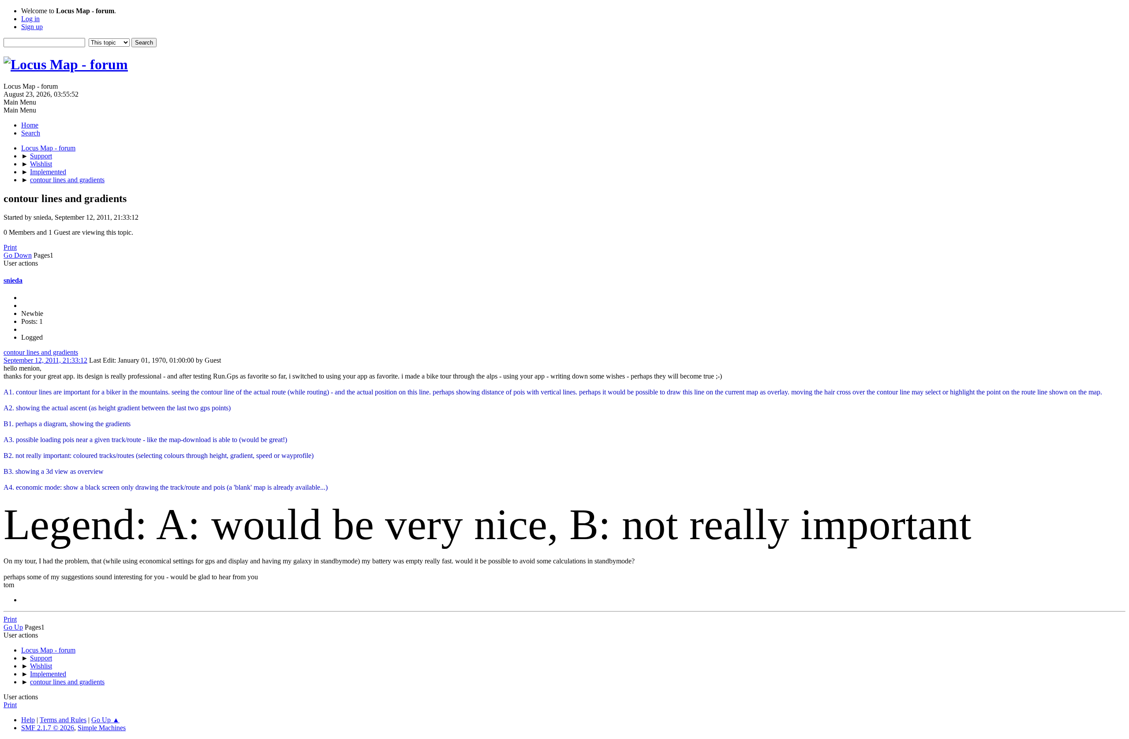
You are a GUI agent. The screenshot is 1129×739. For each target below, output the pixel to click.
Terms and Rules (63, 720)
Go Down (18, 255)
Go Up (13, 627)
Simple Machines (102, 727)
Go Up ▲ (105, 720)
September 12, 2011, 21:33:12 (45, 360)
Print (10, 247)
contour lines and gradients (41, 352)
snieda (13, 280)
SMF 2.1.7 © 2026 (47, 727)
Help (28, 720)
